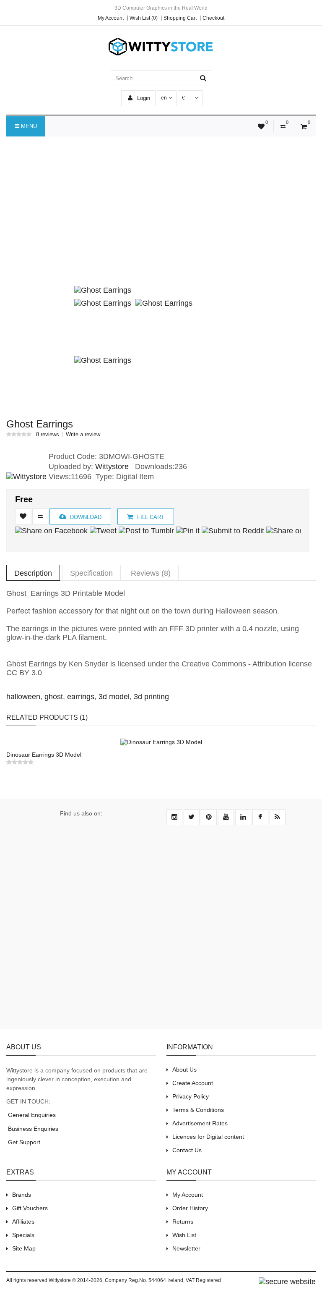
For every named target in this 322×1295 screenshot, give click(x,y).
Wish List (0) (144, 18)
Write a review (83, 434)
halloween (23, 696)
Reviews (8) (151, 573)
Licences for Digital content (208, 1136)
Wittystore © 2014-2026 (75, 1280)
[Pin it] (188, 531)
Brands (21, 1194)
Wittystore (112, 466)
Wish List (184, 1235)
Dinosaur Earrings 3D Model (43, 754)
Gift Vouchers (30, 1208)
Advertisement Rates (200, 1123)
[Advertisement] (161, 216)
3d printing (151, 696)
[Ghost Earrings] (102, 290)
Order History (190, 1208)
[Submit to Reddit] (233, 531)
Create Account (192, 1083)
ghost (53, 696)
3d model (114, 696)
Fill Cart (149, 517)
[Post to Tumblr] (146, 531)
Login (142, 98)
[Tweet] (103, 531)
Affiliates (23, 1221)
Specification (91, 573)
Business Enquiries (32, 1128)
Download (84, 517)
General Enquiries (31, 1114)
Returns (182, 1221)
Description (33, 573)
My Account (111, 18)
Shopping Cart (180, 18)
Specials (23, 1235)
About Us (184, 1069)
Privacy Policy (190, 1096)
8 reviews (47, 434)
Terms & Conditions (198, 1109)
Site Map (24, 1248)
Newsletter (186, 1248)
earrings (80, 696)
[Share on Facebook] (51, 531)
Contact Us (187, 1150)
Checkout (213, 18)
